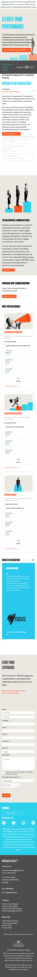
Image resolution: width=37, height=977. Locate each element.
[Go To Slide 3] (16, 640)
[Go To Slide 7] (14, 642)
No (35, 7)
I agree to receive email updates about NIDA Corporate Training (18, 773)
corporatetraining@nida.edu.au (15, 691)
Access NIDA (7, 925)
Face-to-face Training (10, 906)
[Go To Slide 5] (25, 640)
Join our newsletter (11, 813)
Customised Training (10, 133)
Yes (32, 7)
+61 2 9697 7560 (9, 873)
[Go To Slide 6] (30, 640)
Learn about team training (15, 50)
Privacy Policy (7, 928)
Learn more (7, 270)
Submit (6, 795)
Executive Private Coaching (12, 908)
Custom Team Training (10, 904)
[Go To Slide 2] (11, 640)
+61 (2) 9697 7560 (11, 693)
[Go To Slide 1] (6, 640)
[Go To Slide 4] (21, 640)
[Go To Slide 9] (23, 642)
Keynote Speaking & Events (12, 911)
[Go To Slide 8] (18, 642)
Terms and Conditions (9, 923)
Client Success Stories (10, 921)
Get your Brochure (9, 296)
